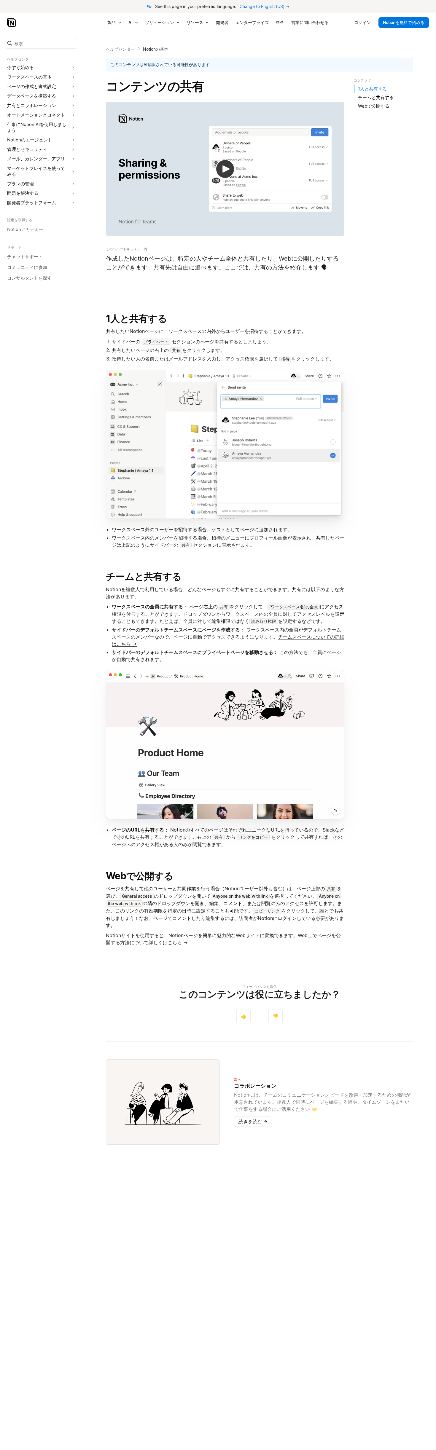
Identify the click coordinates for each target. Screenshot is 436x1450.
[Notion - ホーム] (12, 22)
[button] (41, 43)
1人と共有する (136, 318)
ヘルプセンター (120, 49)
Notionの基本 (155, 49)
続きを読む (253, 1121)
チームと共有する (144, 576)
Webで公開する (139, 876)
